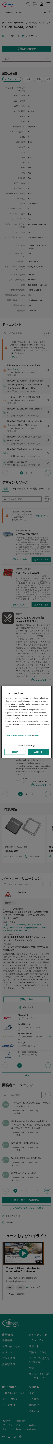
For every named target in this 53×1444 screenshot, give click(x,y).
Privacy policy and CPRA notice (18, 735)
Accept (38, 751)
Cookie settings (26, 745)
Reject (14, 751)
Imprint (38, 735)
